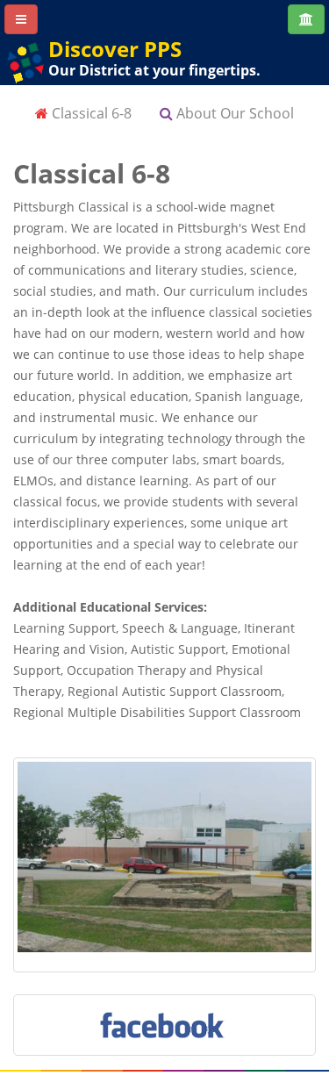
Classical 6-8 (90, 113)
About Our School (233, 113)
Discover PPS (115, 48)
